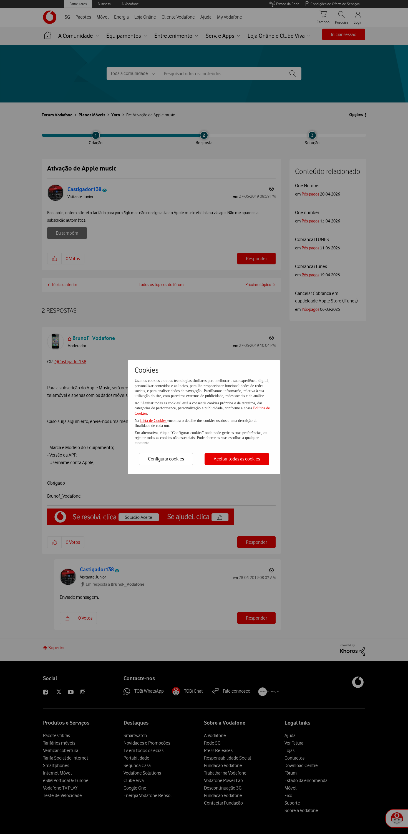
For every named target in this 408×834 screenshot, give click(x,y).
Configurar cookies (166, 459)
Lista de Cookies (153, 421)
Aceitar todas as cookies (237, 459)
